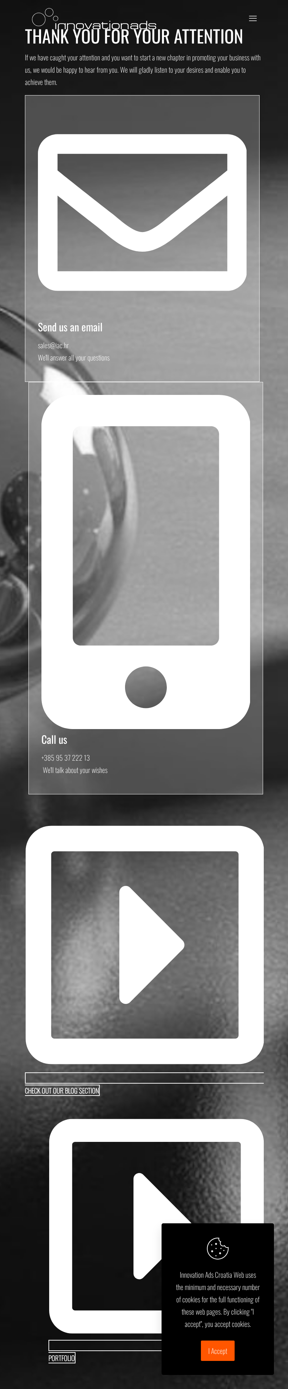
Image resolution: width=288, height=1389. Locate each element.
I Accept (217, 1350)
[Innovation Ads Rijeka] (94, 17)
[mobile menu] (253, 18)
